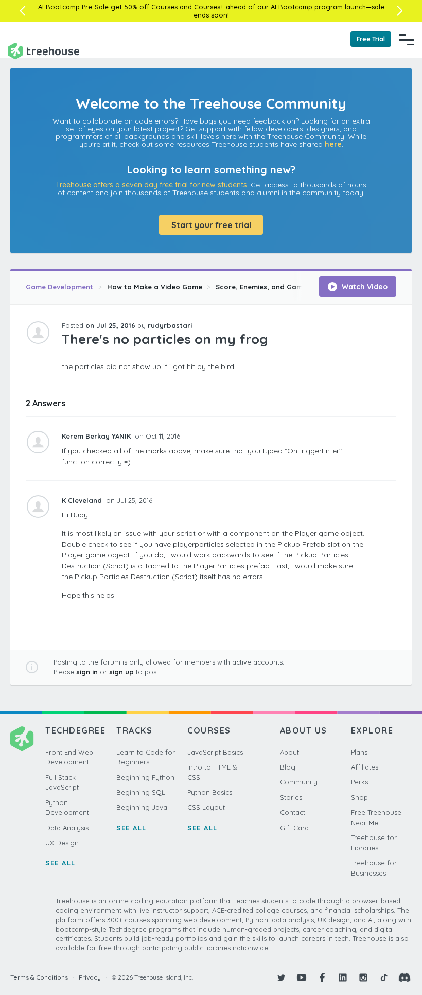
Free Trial (371, 39)
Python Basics (209, 792)
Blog (287, 767)
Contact (292, 812)
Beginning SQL (140, 792)
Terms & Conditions (39, 977)
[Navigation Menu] (406, 39)
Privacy (90, 977)
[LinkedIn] (343, 977)
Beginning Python (145, 777)
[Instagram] (363, 977)
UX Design (62, 843)
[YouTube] (301, 977)
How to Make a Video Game (154, 287)
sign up (121, 672)
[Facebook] (322, 977)
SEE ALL (60, 863)
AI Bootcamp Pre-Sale (73, 7)
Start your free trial (211, 225)
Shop (359, 797)
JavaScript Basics (215, 752)
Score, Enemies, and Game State (272, 287)
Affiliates (364, 767)
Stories (291, 797)
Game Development (59, 287)
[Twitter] (281, 977)
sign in (87, 672)
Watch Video (364, 286)
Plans (359, 752)
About (289, 752)
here (333, 144)
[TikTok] (384, 977)
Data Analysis (67, 828)
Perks (359, 782)
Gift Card (294, 828)
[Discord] (404, 977)
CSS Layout (206, 807)
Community (299, 782)
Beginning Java (141, 807)
